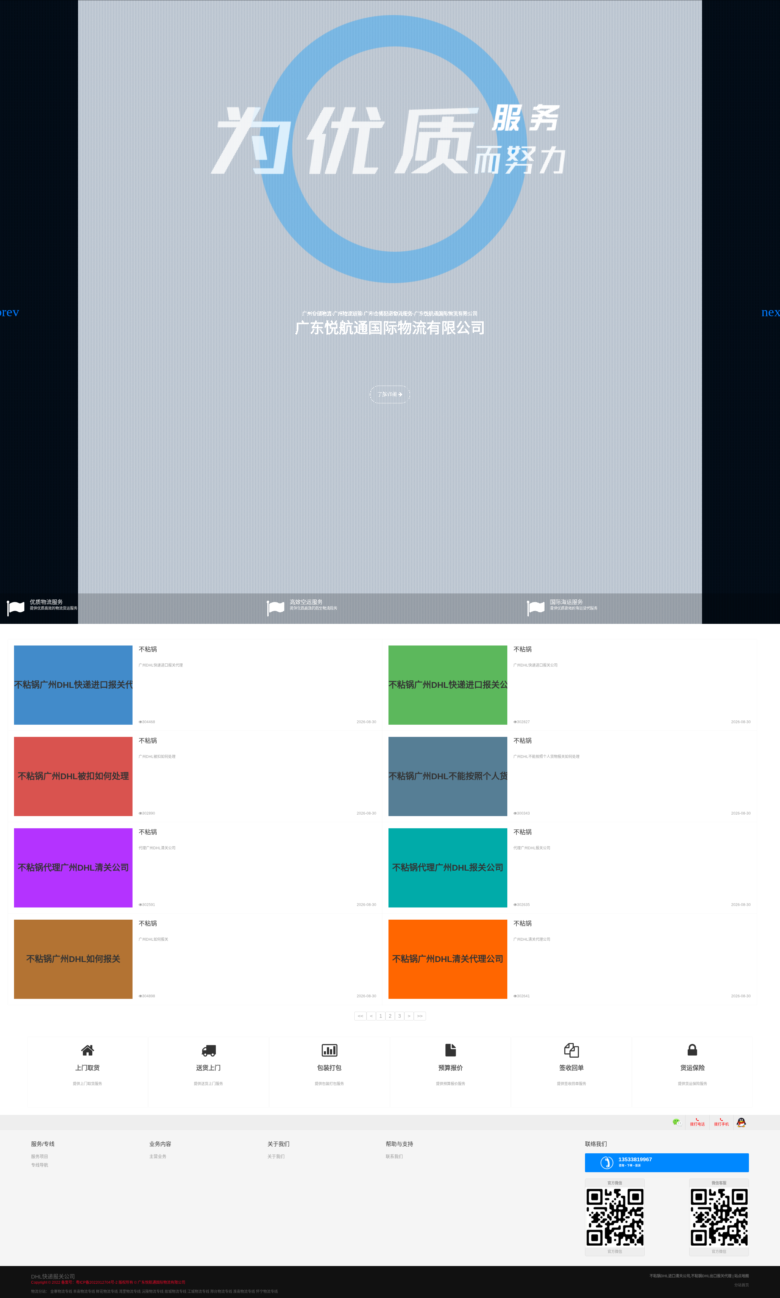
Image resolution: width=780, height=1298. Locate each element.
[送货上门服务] (208, 1046)
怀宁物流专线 (267, 1291)
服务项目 (39, 1156)
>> (420, 1016)
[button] (7, 312)
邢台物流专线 (221, 1291)
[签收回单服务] (571, 1046)
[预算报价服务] (450, 1046)
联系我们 (394, 1156)
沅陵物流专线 (153, 1291)
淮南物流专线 (244, 1291)
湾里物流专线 (130, 1291)
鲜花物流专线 (107, 1291)
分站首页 (741, 1285)
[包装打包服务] (329, 1046)
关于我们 (276, 1156)
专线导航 (39, 1164)
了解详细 (388, 394)
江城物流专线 (198, 1291)
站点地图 (741, 1276)
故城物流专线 (175, 1291)
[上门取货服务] (87, 1046)
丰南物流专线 (84, 1291)
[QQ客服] (741, 1122)
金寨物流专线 (61, 1291)
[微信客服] (678, 1122)
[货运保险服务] (692, 1046)
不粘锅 (148, 649)
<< (360, 1016)
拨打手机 (721, 1124)
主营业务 (157, 1156)
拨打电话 (697, 1124)
